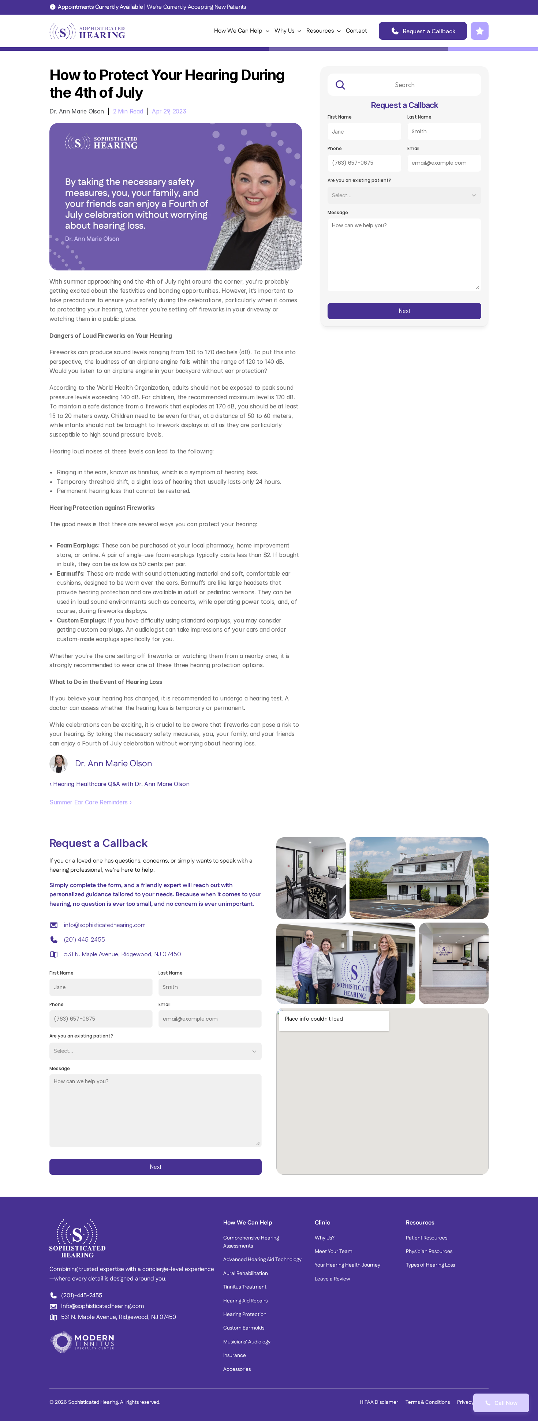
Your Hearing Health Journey (347, 1265)
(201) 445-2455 (84, 939)
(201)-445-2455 (81, 1295)
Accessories (237, 1369)
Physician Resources (429, 1251)
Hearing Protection (244, 1314)
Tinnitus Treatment (244, 1287)
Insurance (234, 1355)
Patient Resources (426, 1238)
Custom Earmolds (243, 1328)
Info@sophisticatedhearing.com (102, 1306)
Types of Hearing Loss (430, 1265)
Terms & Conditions (428, 1402)
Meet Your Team (333, 1251)
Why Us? (325, 1238)
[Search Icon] (404, 85)
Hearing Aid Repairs (245, 1301)
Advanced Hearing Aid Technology (262, 1259)
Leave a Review (332, 1279)
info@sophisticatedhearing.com (105, 924)
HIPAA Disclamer (379, 1402)
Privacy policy (473, 1402)
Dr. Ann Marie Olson (76, 111)
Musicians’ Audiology (246, 1342)
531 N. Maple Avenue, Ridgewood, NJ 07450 (122, 954)
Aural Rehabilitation (245, 1273)
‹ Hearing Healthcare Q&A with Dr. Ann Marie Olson (119, 784)
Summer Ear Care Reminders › (90, 802)
